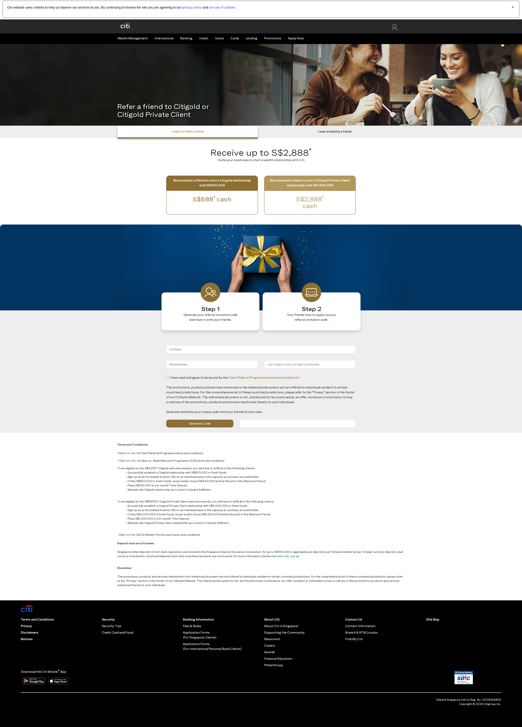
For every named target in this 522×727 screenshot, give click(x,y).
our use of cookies (222, 7)
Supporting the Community (284, 632)
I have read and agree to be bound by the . (235, 380)
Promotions (272, 38)
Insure (219, 38)
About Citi (272, 619)
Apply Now (296, 38)
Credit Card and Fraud (117, 632)
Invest (203, 38)
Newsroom (272, 639)
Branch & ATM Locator (361, 632)
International (164, 38)
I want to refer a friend (188, 131)
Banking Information (198, 619)
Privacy (26, 626)
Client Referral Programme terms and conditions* (263, 378)
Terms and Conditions (37, 619)
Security (108, 619)
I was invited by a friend (334, 131)
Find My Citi (354, 639)
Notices (27, 639)
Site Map (432, 619)
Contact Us (353, 619)
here (128, 453)
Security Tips (111, 626)
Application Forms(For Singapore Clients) (199, 635)
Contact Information (360, 626)
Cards (235, 38)
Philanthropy (273, 665)
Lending (251, 38)
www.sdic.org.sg (288, 556)
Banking (186, 38)
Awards (269, 652)
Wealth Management (132, 38)
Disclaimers (29, 632)
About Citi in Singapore (281, 626)
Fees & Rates (192, 626)
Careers (269, 645)
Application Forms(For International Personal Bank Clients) (212, 646)
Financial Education (278, 659)
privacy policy (192, 7)
